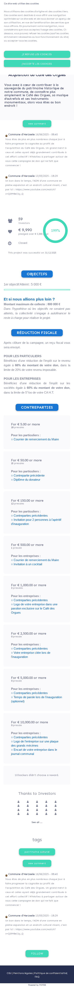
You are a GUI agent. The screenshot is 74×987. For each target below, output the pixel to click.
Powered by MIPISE (37, 985)
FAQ (37, 976)
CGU (9, 973)
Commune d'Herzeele (21, 134)
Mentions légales (23, 973)
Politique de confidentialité (50, 973)
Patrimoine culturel (37, 851)
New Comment (37, 123)
